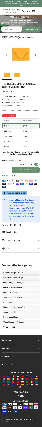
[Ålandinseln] (4, 376)
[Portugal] (27, 382)
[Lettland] (32, 379)
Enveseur (5, 421)
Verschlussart (9, 327)
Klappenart (8, 302)
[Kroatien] (27, 379)
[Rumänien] (32, 382)
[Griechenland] (4, 379)
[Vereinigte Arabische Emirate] (36, 384)
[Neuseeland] (4, 382)
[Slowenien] (13, 384)
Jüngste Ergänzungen (12, 297)
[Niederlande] (8, 382)
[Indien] (8, 379)
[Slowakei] (8, 384)
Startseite (5, 36)
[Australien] (8, 376)
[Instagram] (19, 396)
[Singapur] (4, 384)
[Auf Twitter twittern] (11, 225)
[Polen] (22, 382)
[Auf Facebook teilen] (15, 225)
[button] (33, 10)
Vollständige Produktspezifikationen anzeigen (20, 110)
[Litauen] (36, 379)
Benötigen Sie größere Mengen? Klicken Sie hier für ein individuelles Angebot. (21, 153)
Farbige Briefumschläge (13, 277)
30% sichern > (31, 29)
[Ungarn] (32, 384)
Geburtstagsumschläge (13, 282)
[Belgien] (13, 376)
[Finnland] (32, 376)
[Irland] (13, 379)
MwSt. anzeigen (26, 164)
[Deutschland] (22, 376)
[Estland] (27, 376)
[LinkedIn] (22, 396)
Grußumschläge (10, 292)
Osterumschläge (10, 312)
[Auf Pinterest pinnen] (19, 225)
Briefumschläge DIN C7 (13, 272)
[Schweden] (36, 382)
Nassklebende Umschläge (14, 307)
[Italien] (18, 379)
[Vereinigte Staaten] (20, 387)
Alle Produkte (14, 36)
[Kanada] (22, 379)
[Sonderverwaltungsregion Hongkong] (18, 384)
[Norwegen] (13, 382)
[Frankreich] (36, 376)
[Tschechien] (27, 384)
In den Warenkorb (25, 170)
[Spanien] (22, 384)
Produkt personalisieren (16, 193)
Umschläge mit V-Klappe (13, 322)
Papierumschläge (10, 317)
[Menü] (38, 10)
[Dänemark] (18, 376)
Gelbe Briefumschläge (12, 287)
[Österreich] (18, 382)
